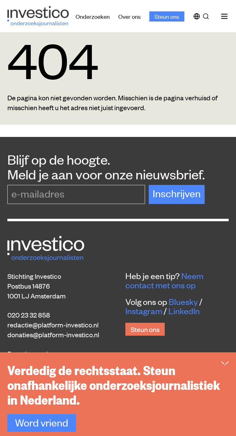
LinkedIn (184, 311)
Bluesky (183, 301)
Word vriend (41, 422)
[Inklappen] (225, 363)
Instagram (143, 311)
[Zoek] (207, 16)
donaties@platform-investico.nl (53, 334)
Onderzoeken (93, 16)
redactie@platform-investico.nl (53, 324)
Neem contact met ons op (164, 280)
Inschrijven (177, 193)
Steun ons (167, 16)
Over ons (129, 16)
